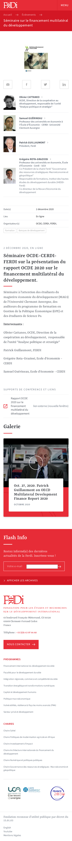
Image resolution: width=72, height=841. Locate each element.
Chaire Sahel (9, 730)
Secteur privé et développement (18, 712)
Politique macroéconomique (16, 698)
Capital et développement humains (19, 692)
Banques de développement (32, 230)
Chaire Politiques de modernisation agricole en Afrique (29, 737)
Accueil (7, 15)
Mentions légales (12, 835)
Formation (10, 230)
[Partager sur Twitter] (45, 84)
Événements (29, 15)
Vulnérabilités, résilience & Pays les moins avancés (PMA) (29, 705)
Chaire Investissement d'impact (18, 743)
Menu (65, 5)
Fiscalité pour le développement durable (22, 672)
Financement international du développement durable (28, 666)
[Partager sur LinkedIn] (64, 84)
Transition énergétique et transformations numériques (29, 685)
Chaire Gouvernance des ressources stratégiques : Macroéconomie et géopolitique (35, 768)
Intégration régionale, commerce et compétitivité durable (30, 679)
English (7, 827)
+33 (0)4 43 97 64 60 (26, 632)
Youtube (7, 831)
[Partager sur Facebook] (26, 84)
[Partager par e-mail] (7, 84)
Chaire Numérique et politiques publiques (22, 760)
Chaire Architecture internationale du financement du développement (28, 752)
